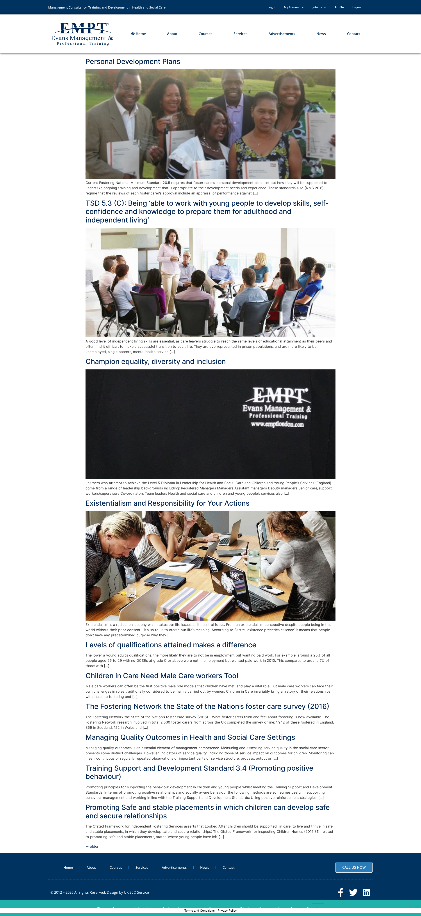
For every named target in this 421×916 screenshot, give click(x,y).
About (172, 33)
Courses (205, 33)
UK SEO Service (136, 892)
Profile (339, 7)
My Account (292, 7)
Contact (353, 33)
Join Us (317, 7)
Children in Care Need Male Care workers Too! (162, 675)
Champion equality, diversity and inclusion (156, 361)
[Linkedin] (366, 892)
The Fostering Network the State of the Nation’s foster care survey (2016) (207, 706)
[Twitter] (353, 892)
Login (271, 7)
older (92, 846)
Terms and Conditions (199, 910)
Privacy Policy (227, 910)
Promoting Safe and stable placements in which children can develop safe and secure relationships (208, 811)
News (321, 33)
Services (240, 33)
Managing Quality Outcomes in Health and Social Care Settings (190, 737)
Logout (357, 7)
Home (140, 33)
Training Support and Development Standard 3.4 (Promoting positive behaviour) (199, 772)
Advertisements (282, 33)
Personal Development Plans (133, 61)
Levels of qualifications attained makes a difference (171, 645)
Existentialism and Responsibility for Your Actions (168, 503)
